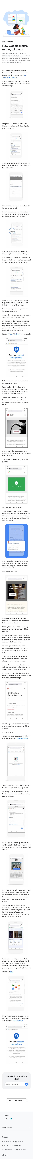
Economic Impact (8, 42)
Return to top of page (16, 1100)
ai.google (5, 1145)
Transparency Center (20, 1149)
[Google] (5, 1137)
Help (6, 1155)
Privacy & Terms (7, 1149)
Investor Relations (15, 1145)
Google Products (18, 1141)
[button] (26, 1084)
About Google (6, 1141)
